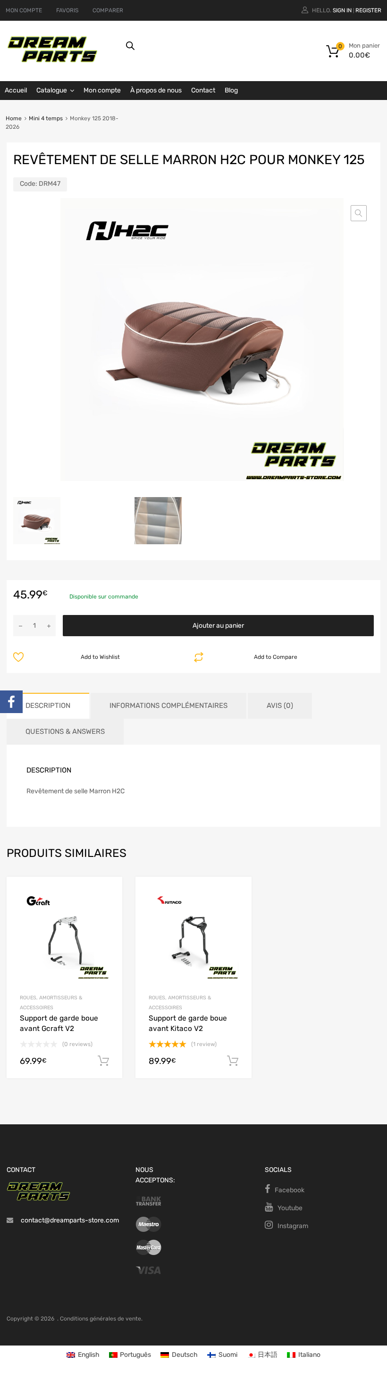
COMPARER (108, 10)
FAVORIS (67, 10)
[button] (359, 213)
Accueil (16, 90)
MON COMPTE (24, 10)
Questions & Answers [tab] (65, 731)
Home (14, 118)
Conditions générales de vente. (101, 1318)
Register (368, 10)
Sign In (342, 10)
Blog (231, 90)
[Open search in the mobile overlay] (220, 46)
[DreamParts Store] (52, 60)
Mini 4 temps (46, 118)
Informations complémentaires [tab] (168, 705)
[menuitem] (83, 1355)
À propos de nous (156, 90)
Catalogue (51, 90)
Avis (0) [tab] (280, 705)
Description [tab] (47, 705)
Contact (203, 90)
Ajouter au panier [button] (103, 1061)
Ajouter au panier (218, 626)
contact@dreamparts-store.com (70, 1220)
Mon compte (102, 90)
